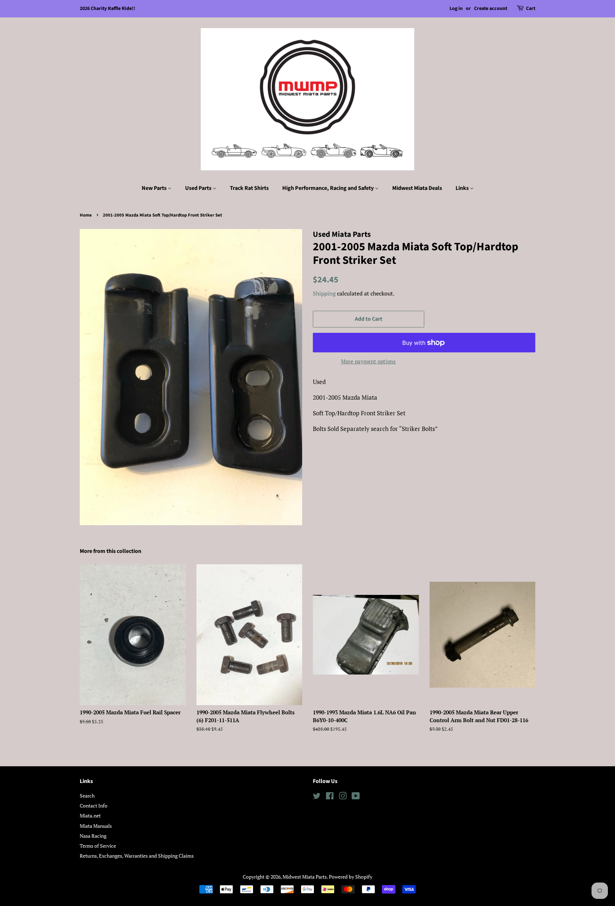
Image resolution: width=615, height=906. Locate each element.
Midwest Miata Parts (305, 876)
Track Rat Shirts (249, 188)
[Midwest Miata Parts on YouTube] (356, 797)
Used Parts (198, 188)
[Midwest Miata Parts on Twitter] (317, 797)
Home (86, 215)
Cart (530, 8)
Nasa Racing (93, 835)
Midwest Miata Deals (417, 188)
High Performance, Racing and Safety (328, 188)
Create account (490, 8)
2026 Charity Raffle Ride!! (107, 8)
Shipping (324, 293)
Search (87, 795)
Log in (456, 8)
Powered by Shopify (350, 876)
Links (463, 188)
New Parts (155, 188)
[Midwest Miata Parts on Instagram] (343, 797)
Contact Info (93, 805)
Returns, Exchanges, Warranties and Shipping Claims (137, 855)
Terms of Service (98, 845)
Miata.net (90, 815)
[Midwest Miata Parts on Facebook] (330, 797)
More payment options (368, 361)
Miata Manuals (96, 825)
